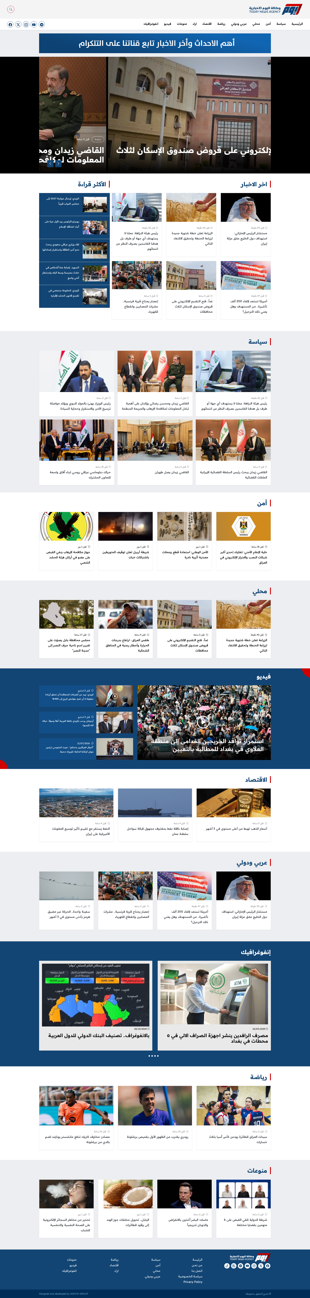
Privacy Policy (192, 1282)
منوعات (182, 24)
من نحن (197, 1265)
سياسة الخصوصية (190, 1276)
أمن (268, 24)
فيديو (167, 24)
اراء (195, 24)
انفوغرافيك (151, 24)
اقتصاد (207, 24)
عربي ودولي (239, 24)
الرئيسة (197, 1259)
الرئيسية (297, 24)
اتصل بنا (197, 1270)
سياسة (281, 24)
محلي (256, 24)
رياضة (221, 24)
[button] (160, 1056)
